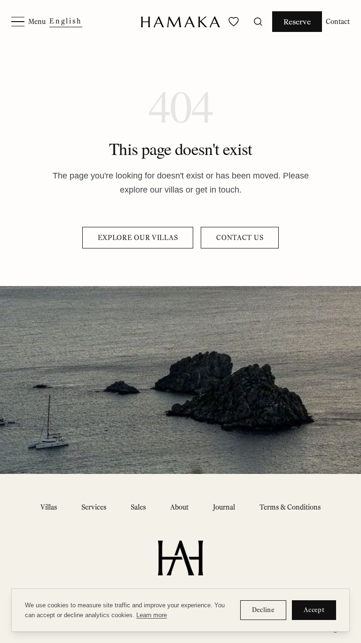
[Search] (258, 21)
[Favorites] (233, 21)
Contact (338, 21)
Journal (224, 507)
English (65, 21)
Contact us (239, 237)
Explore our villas (138, 237)
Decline (263, 610)
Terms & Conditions (290, 507)
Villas (48, 507)
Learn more (151, 615)
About (179, 507)
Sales (138, 507)
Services (93, 507)
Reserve (297, 21)
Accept (314, 610)
